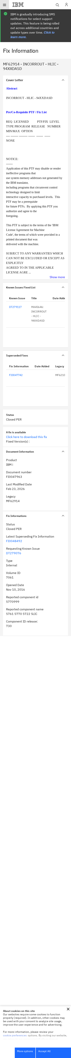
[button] (68, 1009)
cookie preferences (15, 1035)
